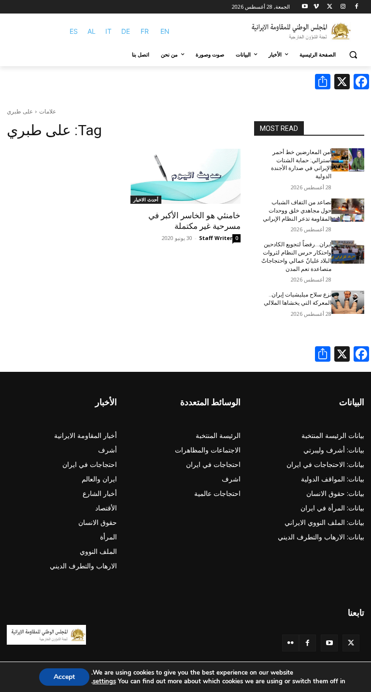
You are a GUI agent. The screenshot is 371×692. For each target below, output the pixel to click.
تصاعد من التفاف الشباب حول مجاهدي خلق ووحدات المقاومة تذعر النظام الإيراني (297, 210)
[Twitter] (350, 643)
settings (104, 681)
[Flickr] (290, 643)
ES (74, 31)
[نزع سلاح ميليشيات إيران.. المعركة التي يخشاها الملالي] (347, 302)
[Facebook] (356, 7)
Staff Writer (215, 237)
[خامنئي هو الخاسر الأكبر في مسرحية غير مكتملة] (185, 176)
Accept (64, 676)
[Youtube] (305, 7)
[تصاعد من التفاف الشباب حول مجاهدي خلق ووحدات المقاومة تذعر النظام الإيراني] (347, 210)
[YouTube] (329, 643)
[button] (353, 54)
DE (125, 31)
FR (145, 31)
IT (108, 31)
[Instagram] (342, 7)
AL (91, 31)
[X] (329, 7)
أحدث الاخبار (145, 199)
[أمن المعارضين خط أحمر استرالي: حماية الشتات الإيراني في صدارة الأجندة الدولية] (347, 159)
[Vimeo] (316, 7)
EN (165, 31)
